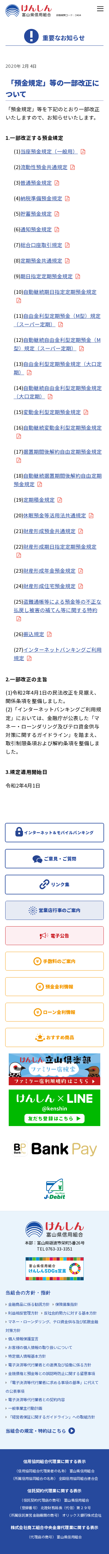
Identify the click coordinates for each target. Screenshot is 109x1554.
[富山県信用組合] (44, 14)
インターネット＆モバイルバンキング (59, 832)
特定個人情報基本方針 (27, 1356)
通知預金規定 (36, 229)
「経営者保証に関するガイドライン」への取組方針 (51, 1417)
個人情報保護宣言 (23, 1338)
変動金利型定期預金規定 (52, 412)
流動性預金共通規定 (43, 167)
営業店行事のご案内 (60, 910)
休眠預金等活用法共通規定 (54, 515)
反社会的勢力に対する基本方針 (70, 1313)
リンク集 (60, 884)
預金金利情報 (59, 986)
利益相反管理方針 (23, 1313)
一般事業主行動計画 (25, 1408)
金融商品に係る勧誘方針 (29, 1304)
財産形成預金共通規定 (49, 531)
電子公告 (60, 935)
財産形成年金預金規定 (49, 570)
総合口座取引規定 (41, 244)
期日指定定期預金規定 (46, 276)
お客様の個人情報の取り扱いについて (40, 1347)
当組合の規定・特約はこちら (36, 1430)
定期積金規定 (39, 499)
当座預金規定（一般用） (49, 151)
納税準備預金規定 (41, 198)
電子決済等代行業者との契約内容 (36, 1399)
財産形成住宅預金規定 (49, 586)
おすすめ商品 (60, 1037)
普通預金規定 (36, 182)
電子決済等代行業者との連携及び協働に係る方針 (49, 1365)
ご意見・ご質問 (60, 858)
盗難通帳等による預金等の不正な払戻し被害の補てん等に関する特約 (57, 606)
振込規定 (33, 634)
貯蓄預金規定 (36, 213)
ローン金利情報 (59, 1012)
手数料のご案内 (59, 961)
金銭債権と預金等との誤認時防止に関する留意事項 (51, 1373)
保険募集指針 (66, 1304)
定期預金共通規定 (41, 260)
